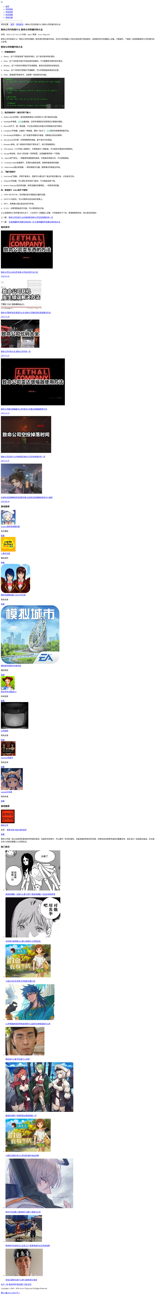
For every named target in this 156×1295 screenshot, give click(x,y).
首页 (7, 7)
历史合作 (28, 1284)
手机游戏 (9, 9)
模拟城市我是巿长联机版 (11, 666)
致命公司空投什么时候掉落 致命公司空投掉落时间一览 (31, 217)
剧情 (9, 830)
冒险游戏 (22, 830)
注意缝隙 (4, 731)
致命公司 (4, 825)
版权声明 (12, 1284)
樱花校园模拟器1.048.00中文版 (13, 595)
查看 (3, 536)
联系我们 (20, 1284)
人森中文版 (5, 553)
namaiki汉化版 (6, 792)
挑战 (13, 830)
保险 (48, 131)
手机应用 (9, 12)
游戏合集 (9, 17)
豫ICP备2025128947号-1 (10, 1293)
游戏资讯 (19, 24)
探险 (20, 122)
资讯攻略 (9, 15)
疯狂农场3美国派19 (8, 692)
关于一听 (4, 1284)
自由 (17, 830)
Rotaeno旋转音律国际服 (10, 527)
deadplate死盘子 (7, 758)
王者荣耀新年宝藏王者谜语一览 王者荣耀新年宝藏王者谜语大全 (34, 222)
